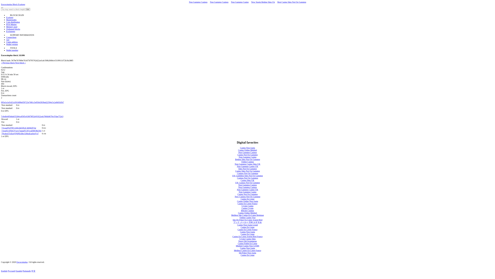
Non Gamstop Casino (240, 2)
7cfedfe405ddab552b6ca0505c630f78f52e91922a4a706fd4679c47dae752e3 (32, 116)
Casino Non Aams (247, 148)
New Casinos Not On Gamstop (247, 197)
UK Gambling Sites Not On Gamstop (247, 176)
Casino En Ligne (247, 199)
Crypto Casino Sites (247, 239)
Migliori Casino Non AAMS (247, 246)
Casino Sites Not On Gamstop (247, 171)
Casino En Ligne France (247, 204)
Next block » (20, 63)
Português (27, 271)
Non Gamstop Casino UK (247, 166)
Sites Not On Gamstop (247, 169)
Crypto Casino (247, 206)
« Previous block (8, 63)
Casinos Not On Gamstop (247, 173)
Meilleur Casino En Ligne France (247, 250)
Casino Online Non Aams (247, 201)
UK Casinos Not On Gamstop (247, 183)
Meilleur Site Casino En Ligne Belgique (247, 215)
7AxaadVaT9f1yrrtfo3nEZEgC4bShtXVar (18, 128)
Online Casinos (247, 162)
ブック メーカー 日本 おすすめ (247, 222)
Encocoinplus (22, 262)
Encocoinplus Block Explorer (13, 4)
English (4, 271)
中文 (33, 271)
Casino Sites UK (247, 180)
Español (19, 271)
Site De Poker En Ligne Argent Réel (247, 220)
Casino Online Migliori (247, 150)
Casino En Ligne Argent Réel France (247, 236)
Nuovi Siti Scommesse (247, 241)
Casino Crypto (247, 208)
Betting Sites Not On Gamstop (247, 159)
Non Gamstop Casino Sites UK (247, 164)
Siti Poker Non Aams (247, 253)
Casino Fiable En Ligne (247, 243)
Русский (11, 271)
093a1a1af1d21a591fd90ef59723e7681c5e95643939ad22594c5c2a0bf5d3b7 (32, 102)
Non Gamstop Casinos (198, 2)
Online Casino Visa (247, 217)
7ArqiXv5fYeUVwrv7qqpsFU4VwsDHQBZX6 (21, 131)
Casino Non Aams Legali (247, 225)
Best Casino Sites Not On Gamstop (291, 2)
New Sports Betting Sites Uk (263, 2)
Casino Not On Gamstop (247, 155)
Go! (27, 9)
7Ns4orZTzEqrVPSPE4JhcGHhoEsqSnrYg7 (20, 134)
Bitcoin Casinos (247, 211)
